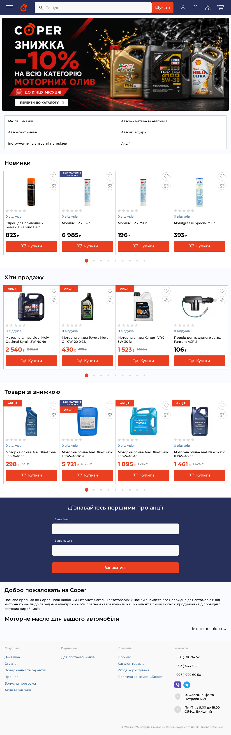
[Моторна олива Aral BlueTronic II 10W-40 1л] (31, 434)
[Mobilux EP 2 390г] (143, 205)
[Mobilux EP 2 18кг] (87, 205)
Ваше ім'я (61, 519)
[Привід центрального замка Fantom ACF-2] (199, 319)
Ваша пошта (63, 540)
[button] (86, 261)
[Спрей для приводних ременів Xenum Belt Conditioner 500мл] (31, 205)
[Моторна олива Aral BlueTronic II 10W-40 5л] (199, 434)
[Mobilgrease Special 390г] (199, 205)
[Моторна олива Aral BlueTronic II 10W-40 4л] (143, 434)
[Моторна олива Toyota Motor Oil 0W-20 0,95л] (87, 319)
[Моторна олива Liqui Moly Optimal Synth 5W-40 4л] (31, 319)
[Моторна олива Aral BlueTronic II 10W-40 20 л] (87, 434)
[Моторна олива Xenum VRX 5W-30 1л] (143, 319)
